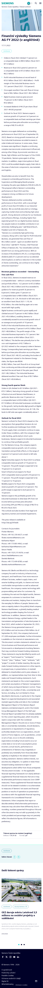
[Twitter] (18, 857)
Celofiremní (6, 51)
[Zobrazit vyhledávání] (36, 3)
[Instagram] (10, 957)
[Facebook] (14, 857)
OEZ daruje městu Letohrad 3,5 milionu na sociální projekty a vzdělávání (19, 915)
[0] (18, 944)
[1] (21, 944)
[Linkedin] (18, 957)
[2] (24, 944)
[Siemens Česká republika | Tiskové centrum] (8, 3)
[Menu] (40, 3)
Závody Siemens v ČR (20, 906)
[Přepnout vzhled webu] (29, 3)
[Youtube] (14, 957)
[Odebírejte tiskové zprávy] (36, 981)
